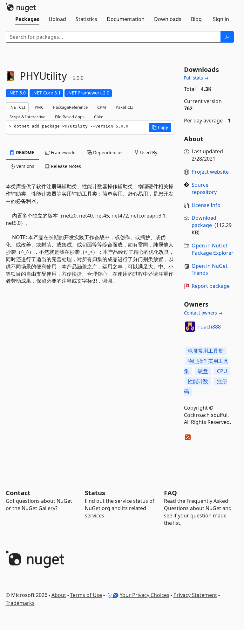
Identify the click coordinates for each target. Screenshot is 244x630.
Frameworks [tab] (63, 152)
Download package (204, 221)
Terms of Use (86, 595)
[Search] (227, 37)
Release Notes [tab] (65, 166)
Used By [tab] (148, 152)
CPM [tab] (101, 107)
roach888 (209, 326)
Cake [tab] (98, 117)
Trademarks (20, 602)
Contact (18, 492)
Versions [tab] (24, 166)
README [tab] (24, 152)
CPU (222, 371)
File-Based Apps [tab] (70, 117)
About (58, 595)
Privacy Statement (195, 595)
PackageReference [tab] (70, 107)
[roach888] (190, 326)
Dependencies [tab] (108, 152)
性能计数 (198, 381)
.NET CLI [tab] (17, 107)
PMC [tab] (39, 107)
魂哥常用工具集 (205, 350)
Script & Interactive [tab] (27, 117)
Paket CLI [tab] (124, 107)
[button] (160, 127)
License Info (206, 205)
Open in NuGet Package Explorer (213, 249)
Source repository (204, 188)
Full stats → (196, 78)
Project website (210, 171)
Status (95, 492)
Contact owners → (203, 313)
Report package (211, 285)
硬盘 (203, 371)
